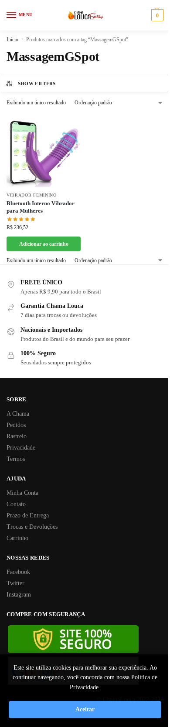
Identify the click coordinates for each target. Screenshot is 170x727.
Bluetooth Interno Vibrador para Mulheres (41, 207)
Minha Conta (22, 493)
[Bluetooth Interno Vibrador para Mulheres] (44, 150)
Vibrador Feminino (32, 195)
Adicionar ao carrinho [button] (43, 244)
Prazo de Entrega (28, 515)
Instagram (19, 594)
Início (12, 40)
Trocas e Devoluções (32, 527)
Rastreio (17, 436)
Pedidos (16, 425)
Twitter (15, 583)
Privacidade (21, 447)
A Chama (18, 413)
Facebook (18, 572)
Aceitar (85, 709)
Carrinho (17, 538)
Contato (16, 504)
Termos (16, 459)
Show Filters (37, 83)
